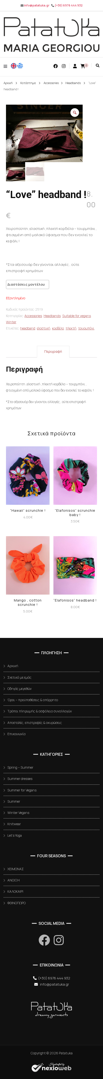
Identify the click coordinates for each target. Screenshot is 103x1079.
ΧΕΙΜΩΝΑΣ (15, 869)
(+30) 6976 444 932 (69, 5)
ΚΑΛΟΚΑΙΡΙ (15, 891)
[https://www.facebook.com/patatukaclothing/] (44, 940)
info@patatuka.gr (36, 5)
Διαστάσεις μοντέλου (26, 284)
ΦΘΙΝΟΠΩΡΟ (16, 903)
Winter (11, 322)
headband (27, 328)
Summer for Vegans (21, 790)
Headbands (52, 315)
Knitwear (14, 824)
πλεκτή (71, 328)
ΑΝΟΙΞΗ (13, 880)
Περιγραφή (53, 351)
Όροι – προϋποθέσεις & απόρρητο (32, 700)
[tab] (53, 351)
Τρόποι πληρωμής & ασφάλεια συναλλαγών (39, 711)
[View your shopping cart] (82, 66)
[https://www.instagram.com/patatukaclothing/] (58, 940)
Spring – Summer (20, 767)
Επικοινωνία (16, 734)
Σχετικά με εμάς (19, 677)
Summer (13, 801)
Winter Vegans (18, 812)
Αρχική (12, 666)
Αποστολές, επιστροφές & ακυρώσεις (34, 722)
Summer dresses (19, 778)
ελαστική (43, 328)
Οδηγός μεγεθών (19, 688)
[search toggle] (97, 65)
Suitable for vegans (76, 315)
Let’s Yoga (14, 835)
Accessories (33, 315)
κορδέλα (58, 328)
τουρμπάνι (86, 328)
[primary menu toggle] (7, 66)
